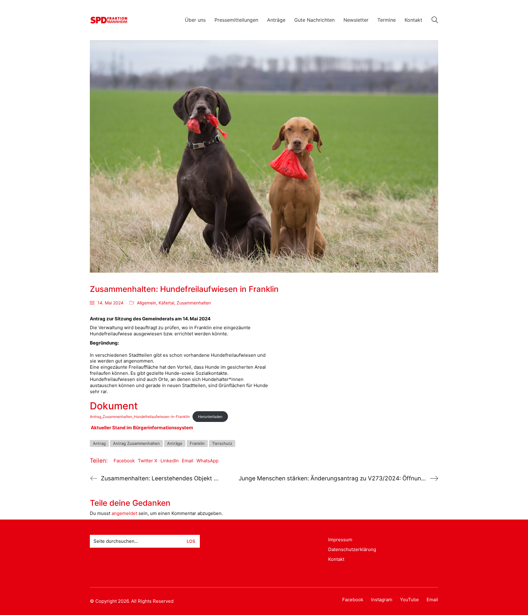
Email (187, 461)
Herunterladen (210, 416)
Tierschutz (222, 443)
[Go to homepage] (109, 20)
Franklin (197, 443)
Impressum (340, 539)
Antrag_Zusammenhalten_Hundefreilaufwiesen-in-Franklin (140, 416)
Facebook (124, 461)
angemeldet (124, 513)
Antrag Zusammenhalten (136, 443)
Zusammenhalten (194, 302)
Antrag (99, 443)
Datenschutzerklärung (352, 549)
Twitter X (147, 461)
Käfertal (166, 302)
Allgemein (146, 302)
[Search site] (434, 21)
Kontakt (336, 559)
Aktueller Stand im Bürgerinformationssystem (142, 427)
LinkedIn (169, 461)
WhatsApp (207, 461)
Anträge (174, 443)
